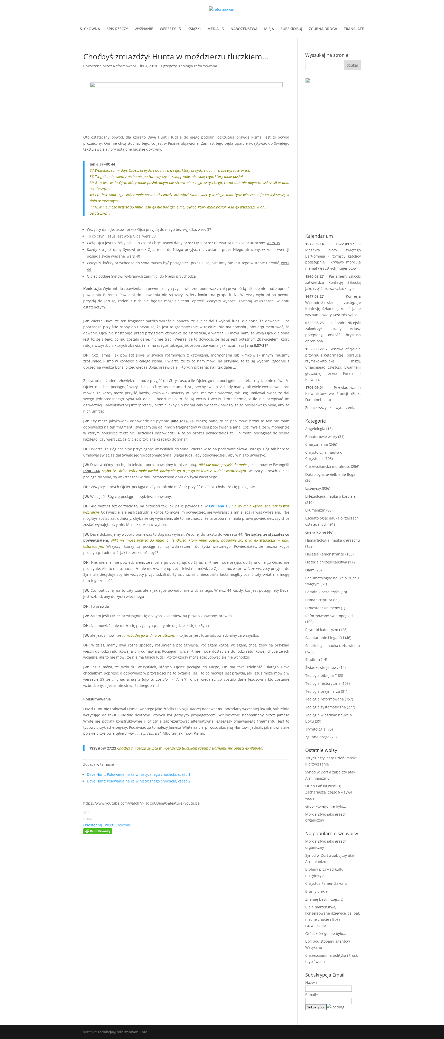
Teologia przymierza (322, 691)
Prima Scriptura (318, 599)
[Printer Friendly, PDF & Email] (97, 831)
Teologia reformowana (198, 65)
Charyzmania (316, 444)
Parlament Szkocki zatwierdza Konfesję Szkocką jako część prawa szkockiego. (333, 282)
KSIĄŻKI (194, 29)
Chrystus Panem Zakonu (326, 883)
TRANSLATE (354, 29)
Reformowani (124, 65)
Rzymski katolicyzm (321, 629)
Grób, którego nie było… (325, 806)
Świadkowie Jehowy (321, 667)
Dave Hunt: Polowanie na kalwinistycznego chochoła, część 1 (138, 774)
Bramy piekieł (317, 891)
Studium (312, 659)
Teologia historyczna (322, 683)
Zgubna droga (317, 736)
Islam (309, 570)
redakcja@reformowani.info (122, 1031)
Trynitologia (315, 729)
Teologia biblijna (319, 675)
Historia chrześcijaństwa (326, 562)
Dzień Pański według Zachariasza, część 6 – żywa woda (328, 792)
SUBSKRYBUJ (291, 29)
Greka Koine (315, 532)
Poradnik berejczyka (322, 591)
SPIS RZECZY (117, 29)
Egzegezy (169, 65)
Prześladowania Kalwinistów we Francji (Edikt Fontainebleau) (333, 393)
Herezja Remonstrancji (324, 554)
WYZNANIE (144, 29)
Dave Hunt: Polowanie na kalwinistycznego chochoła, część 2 (138, 781)
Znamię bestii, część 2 (324, 899)
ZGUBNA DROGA (323, 29)
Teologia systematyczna (325, 707)
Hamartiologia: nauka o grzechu (332, 540)
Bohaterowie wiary (321, 436)
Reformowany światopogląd (329, 615)
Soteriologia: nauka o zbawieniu (332, 645)
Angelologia (315, 428)
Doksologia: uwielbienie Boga (330, 474)
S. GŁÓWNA (90, 29)
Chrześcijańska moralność (327, 466)
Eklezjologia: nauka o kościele (330, 496)
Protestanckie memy (322, 607)
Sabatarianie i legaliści (324, 637)
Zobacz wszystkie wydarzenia (330, 407)
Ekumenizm (315, 510)
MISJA (269, 29)
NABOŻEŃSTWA (243, 29)
